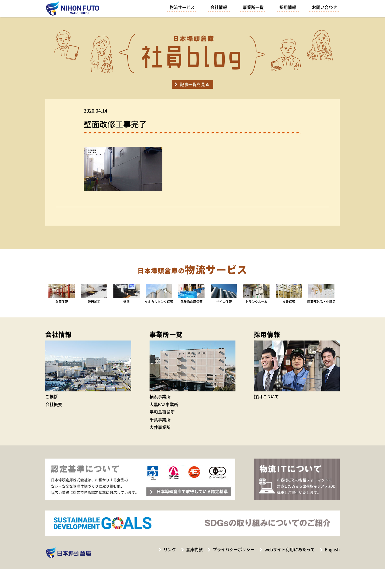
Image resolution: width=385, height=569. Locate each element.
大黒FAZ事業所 (164, 404)
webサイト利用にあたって (290, 549)
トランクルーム (256, 301)
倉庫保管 (61, 301)
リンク (169, 549)
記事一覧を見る (194, 84)
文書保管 (289, 301)
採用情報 (287, 7)
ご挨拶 (51, 396)
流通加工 (94, 301)
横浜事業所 (160, 396)
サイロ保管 (224, 301)
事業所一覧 (253, 7)
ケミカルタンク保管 (159, 301)
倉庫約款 (194, 549)
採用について (266, 396)
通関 (126, 301)
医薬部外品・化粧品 (321, 301)
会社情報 (218, 7)
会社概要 (53, 404)
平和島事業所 (162, 412)
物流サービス (182, 7)
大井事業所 (160, 427)
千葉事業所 (160, 419)
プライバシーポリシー (234, 549)
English (332, 549)
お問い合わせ (324, 7)
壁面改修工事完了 (115, 124)
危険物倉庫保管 (191, 301)
